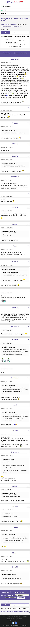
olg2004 (15, 207)
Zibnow (15, 553)
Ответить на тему (21, 53)
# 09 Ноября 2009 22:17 (6, 110)
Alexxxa (15, 262)
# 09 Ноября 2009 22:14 (6, 62)
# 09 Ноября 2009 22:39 (6, 369)
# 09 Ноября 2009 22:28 (6, 159)
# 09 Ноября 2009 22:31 (6, 211)
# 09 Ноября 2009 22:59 (6, 434)
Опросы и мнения (22, 24)
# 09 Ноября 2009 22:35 (6, 311)
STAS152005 (15, 177)
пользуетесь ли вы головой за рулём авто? (14, 19)
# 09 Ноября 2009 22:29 (6, 180)
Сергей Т (15, 430)
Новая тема (7, 53)
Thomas (15, 123)
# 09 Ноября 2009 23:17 (6, 510)
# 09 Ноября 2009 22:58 (6, 408)
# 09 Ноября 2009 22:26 (6, 147)
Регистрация (6, 6)
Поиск (20, 619)
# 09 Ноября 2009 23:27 (6, 556)
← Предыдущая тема (6, 26)
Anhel (15, 246)
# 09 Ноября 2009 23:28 (6, 570)
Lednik (15, 405)
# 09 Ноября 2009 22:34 (6, 293)
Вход (4, 10)
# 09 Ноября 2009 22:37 (6, 343)
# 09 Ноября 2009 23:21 (6, 530)
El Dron (15, 144)
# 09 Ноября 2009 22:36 (6, 330)
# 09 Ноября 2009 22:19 (6, 126)
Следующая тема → (18, 26)
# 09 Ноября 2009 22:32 (6, 227)
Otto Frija (15, 156)
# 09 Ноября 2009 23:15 (6, 455)
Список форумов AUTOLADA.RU (8, 24)
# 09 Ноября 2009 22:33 (6, 249)
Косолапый (15, 326)
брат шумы (15, 59)
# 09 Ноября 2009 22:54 (6, 381)
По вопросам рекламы (12, 619)
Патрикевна (15, 452)
